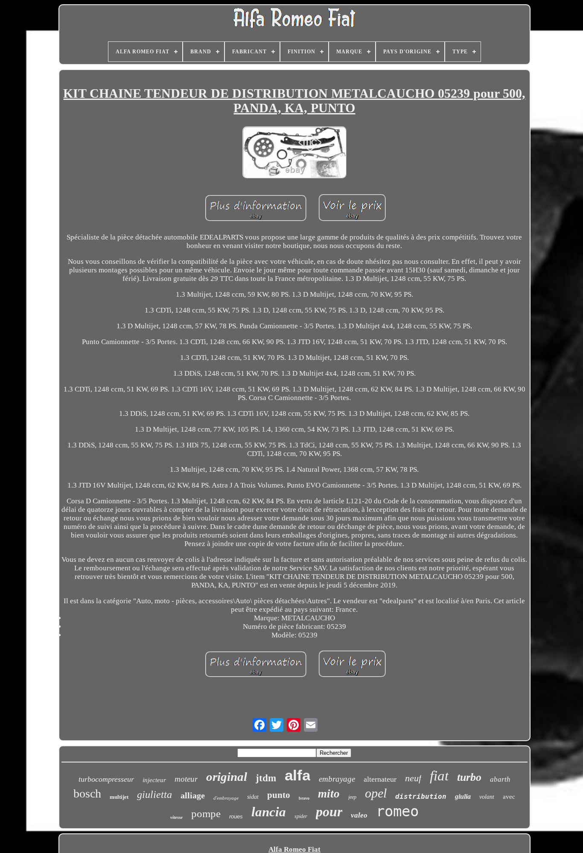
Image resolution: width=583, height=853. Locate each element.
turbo (469, 777)
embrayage (337, 778)
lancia (268, 811)
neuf (413, 778)
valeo (359, 815)
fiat (439, 775)
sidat (253, 797)
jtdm (266, 778)
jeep (352, 797)
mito (329, 793)
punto (278, 795)
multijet (119, 797)
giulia (463, 796)
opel (376, 793)
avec (509, 796)
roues (236, 816)
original (226, 776)
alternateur (380, 779)
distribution (420, 796)
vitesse (176, 817)
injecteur (154, 780)
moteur (186, 778)
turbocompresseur (106, 779)
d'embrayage (226, 797)
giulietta (154, 794)
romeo (397, 811)
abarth (500, 779)
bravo (304, 798)
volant (486, 797)
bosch (87, 793)
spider (300, 816)
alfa (297, 775)
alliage (193, 795)
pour (329, 811)
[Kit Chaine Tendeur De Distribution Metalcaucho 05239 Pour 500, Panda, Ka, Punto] (294, 153)
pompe (206, 813)
